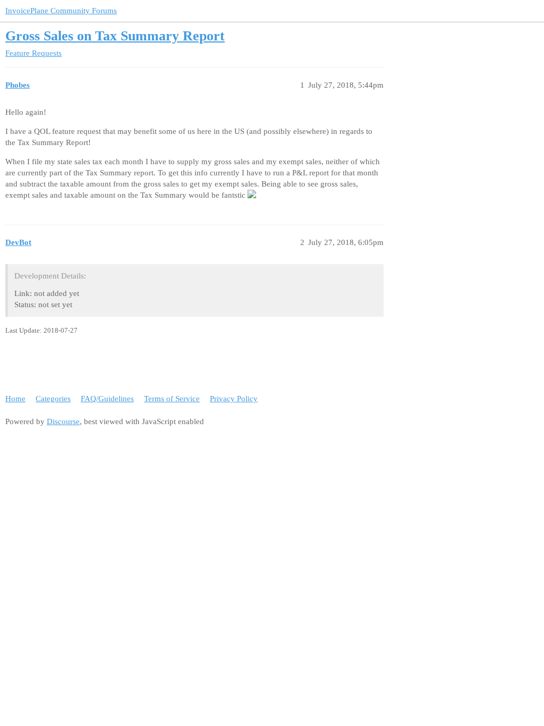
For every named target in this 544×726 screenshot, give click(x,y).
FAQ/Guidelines (107, 398)
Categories (53, 398)
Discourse (63, 421)
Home (15, 398)
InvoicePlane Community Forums (61, 10)
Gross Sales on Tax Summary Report (115, 36)
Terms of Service (172, 398)
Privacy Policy (234, 398)
